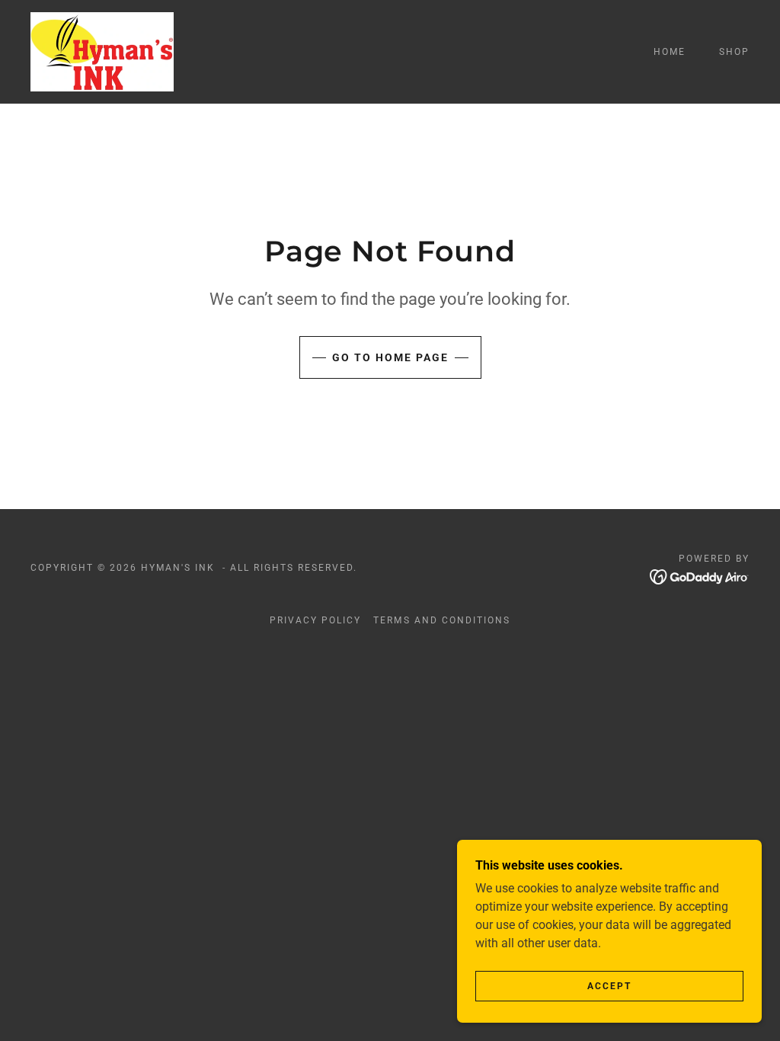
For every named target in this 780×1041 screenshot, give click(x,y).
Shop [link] (734, 51)
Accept (609, 986)
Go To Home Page (390, 357)
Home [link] (670, 51)
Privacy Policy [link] (315, 620)
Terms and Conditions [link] (441, 620)
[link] (102, 50)
